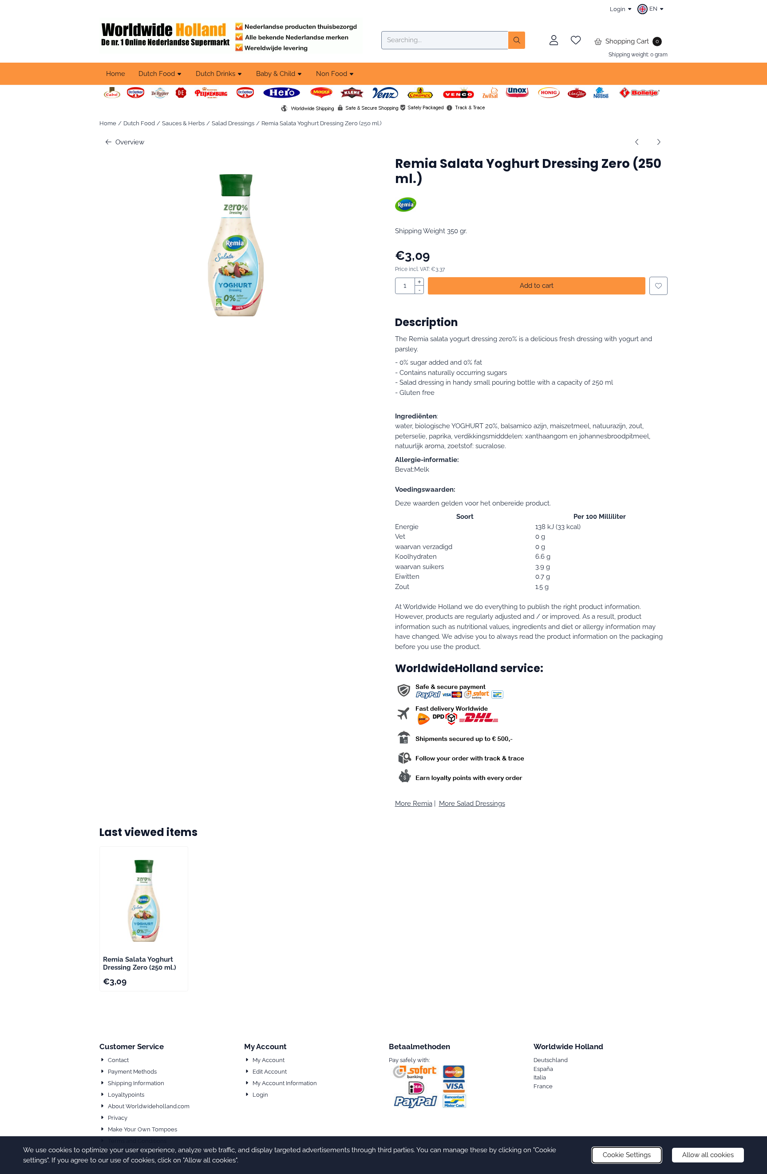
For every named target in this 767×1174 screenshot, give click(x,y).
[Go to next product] (659, 142)
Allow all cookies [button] (708, 1155)
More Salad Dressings (472, 804)
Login (617, 9)
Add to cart (537, 286)
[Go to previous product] (637, 142)
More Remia (413, 804)
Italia (540, 1077)
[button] (652, 9)
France (543, 1086)
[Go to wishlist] (575, 40)
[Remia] (406, 210)
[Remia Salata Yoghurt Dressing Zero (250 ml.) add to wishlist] (658, 286)
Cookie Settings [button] (627, 1155)
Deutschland (551, 1060)
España (543, 1069)
